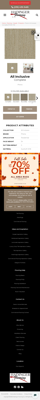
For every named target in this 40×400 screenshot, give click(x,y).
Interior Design (20, 345)
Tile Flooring (20, 213)
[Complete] (8, 97)
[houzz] (22, 387)
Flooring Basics (20, 275)
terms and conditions (13, 201)
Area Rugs (20, 217)
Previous (3, 67)
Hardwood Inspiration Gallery (20, 238)
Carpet (15, 23)
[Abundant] (16, 97)
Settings (28, 206)
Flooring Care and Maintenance (20, 287)
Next (37, 67)
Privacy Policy (28, 394)
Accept (11, 206)
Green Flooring (20, 337)
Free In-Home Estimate (20, 304)
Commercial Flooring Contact (20, 312)
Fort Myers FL (20, 366)
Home (4, 23)
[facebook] (15, 387)
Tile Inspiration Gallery (20, 250)
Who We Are (20, 325)
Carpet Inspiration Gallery (20, 234)
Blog (20, 353)
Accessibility (4, 394)
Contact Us (11, 109)
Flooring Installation (20, 283)
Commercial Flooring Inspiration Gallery (20, 258)
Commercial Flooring (20, 221)
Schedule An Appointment (20, 308)
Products (21, 23)
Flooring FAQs (20, 279)
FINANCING (29, 109)
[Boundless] (24, 97)
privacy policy (23, 200)
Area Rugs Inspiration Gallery (20, 254)
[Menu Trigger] (5, 15)
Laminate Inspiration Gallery (20, 242)
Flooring (9, 23)
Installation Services (20, 333)
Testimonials (20, 341)
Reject (19, 206)
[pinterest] (18, 387)
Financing (20, 329)
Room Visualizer (20, 291)
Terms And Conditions (16, 394)
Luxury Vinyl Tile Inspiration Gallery (20, 246)
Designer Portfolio (20, 262)
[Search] (37, 15)
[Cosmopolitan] (32, 97)
